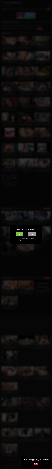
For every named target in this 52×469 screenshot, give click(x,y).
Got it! (35, 463)
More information (36, 466)
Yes (19, 234)
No (32, 234)
